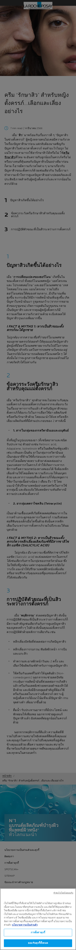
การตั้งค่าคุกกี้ (38, 932)
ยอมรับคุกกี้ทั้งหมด (38, 943)
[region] (38, 919)
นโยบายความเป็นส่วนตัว (25, 924)
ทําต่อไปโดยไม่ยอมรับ (63, 893)
